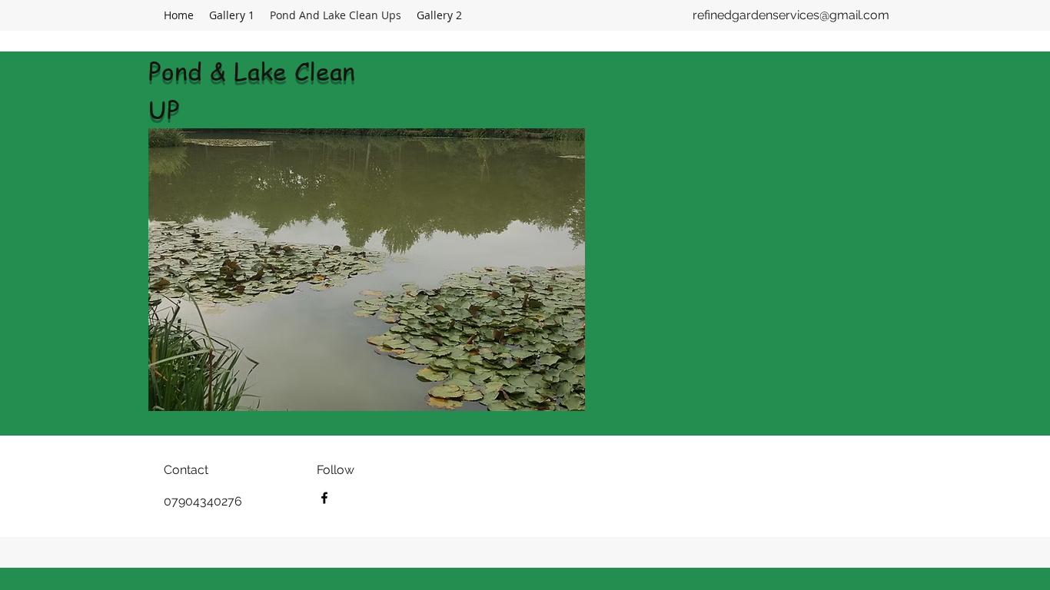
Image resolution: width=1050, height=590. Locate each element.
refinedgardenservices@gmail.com (791, 15)
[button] (366, 269)
